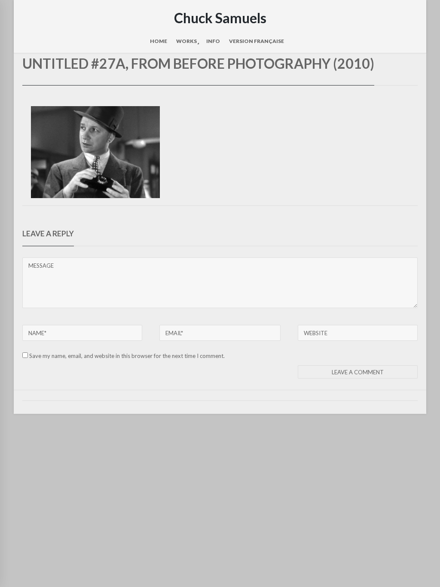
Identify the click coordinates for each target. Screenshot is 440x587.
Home (158, 41)
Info (213, 41)
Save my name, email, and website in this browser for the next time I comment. (127, 355)
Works (186, 41)
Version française (256, 41)
